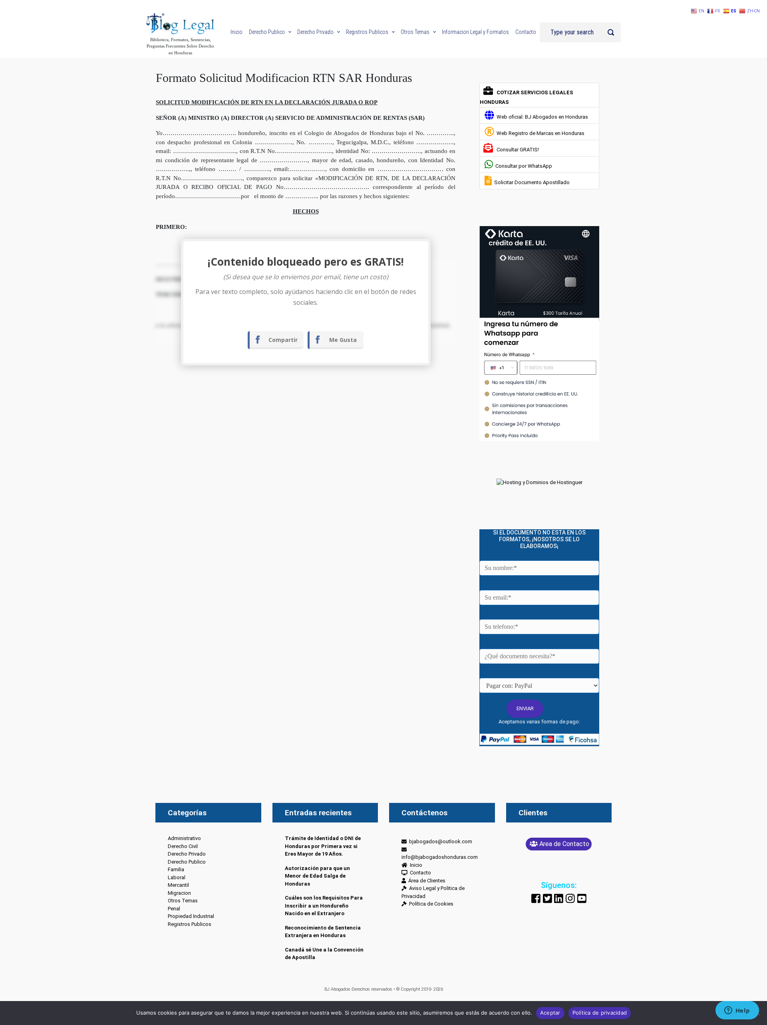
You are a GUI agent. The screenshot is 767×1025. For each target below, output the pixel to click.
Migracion (179, 893)
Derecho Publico (187, 862)
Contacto (419, 873)
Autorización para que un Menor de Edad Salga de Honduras (317, 876)
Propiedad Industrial (191, 916)
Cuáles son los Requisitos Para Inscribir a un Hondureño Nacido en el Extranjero (324, 905)
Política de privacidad (599, 1012)
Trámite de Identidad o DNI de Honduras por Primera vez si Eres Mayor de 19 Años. (323, 846)
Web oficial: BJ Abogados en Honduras (541, 117)
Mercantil (178, 885)
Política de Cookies (430, 904)
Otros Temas (183, 901)
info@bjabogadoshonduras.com (439, 853)
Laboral (176, 877)
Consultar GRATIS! (516, 150)
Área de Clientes (425, 881)
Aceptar (550, 1012)
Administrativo (184, 838)
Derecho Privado (187, 854)
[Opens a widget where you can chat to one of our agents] (737, 1011)
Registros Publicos (189, 924)
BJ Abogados (337, 989)
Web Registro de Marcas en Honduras (539, 133)
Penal (174, 909)
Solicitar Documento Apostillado (531, 182)
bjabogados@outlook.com (439, 841)
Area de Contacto (564, 844)
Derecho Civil (183, 846)
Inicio (414, 865)
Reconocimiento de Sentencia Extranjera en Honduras (323, 932)
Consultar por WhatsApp (522, 166)
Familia (176, 869)
